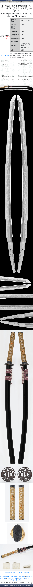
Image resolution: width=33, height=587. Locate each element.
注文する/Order (5, 55)
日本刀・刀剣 (17, 576)
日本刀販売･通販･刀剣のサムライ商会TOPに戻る (16, 573)
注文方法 (9, 578)
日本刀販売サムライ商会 (6, 576)
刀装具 (23, 576)
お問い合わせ (21, 578)
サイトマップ (29, 578)
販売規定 (14, 578)
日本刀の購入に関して (17, 580)
